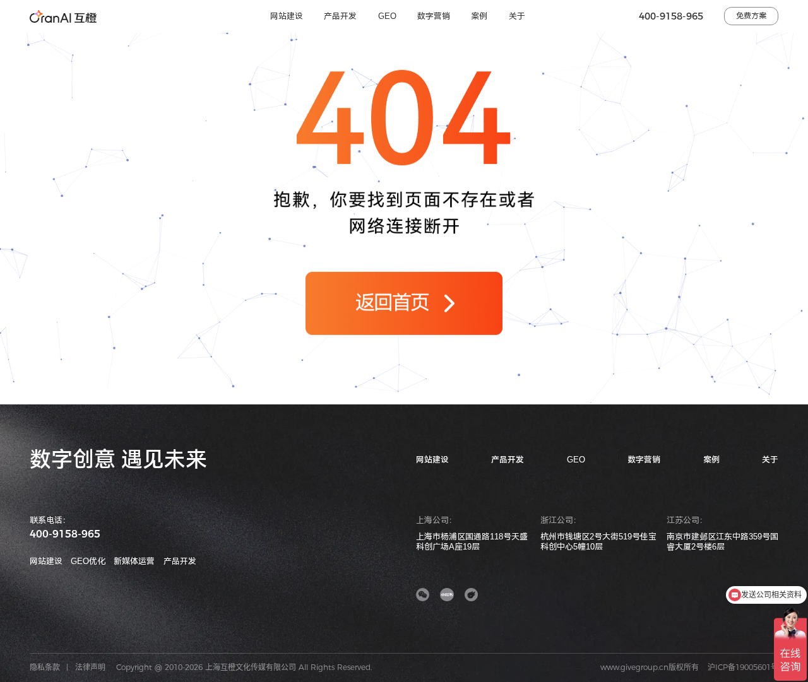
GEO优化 (88, 561)
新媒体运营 (134, 561)
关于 (517, 16)
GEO (387, 16)
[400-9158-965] (794, 471)
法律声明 (90, 667)
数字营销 (433, 16)
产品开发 (340, 16)
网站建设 (286, 16)
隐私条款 (45, 667)
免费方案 (751, 15)
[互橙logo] (63, 16)
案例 (479, 16)
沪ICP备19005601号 (743, 667)
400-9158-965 (671, 16)
